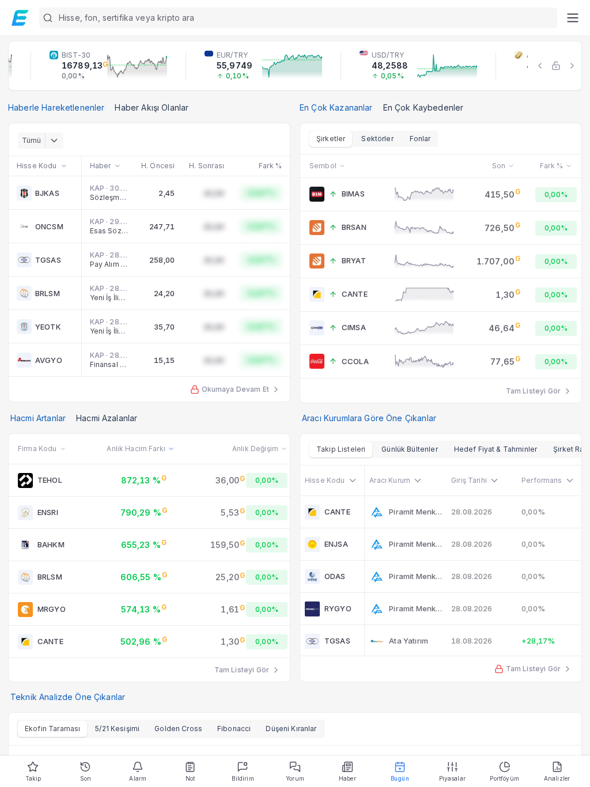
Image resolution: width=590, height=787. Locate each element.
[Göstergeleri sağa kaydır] (572, 65)
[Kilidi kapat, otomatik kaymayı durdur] (556, 65)
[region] (295, 65)
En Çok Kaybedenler (423, 107)
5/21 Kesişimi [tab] (117, 728)
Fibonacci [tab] (234, 728)
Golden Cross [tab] (178, 728)
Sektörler (377, 138)
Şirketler (330, 138)
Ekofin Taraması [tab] (52, 728)
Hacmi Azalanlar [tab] (106, 418)
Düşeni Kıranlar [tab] (291, 728)
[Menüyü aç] (572, 17)
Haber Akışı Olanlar (151, 107)
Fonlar (420, 138)
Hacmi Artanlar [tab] (38, 418)
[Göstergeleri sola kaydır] (539, 65)
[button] (298, 17)
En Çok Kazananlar (336, 107)
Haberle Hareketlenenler (56, 107)
